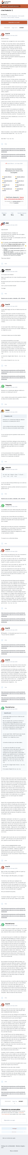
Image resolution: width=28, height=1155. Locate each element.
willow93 (8, 269)
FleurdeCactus (9, 707)
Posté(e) (11, 35)
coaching (16, 202)
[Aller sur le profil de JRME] (2, 224)
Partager (14, 1128)
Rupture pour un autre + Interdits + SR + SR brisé (13, 298)
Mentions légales (20, 1146)
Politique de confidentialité (8, 1146)
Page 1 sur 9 (15, 27)
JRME (7, 223)
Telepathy (8, 385)
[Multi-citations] (2, 144)
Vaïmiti (7, 410)
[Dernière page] (26, 28)
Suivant (21, 27)
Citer (6, 144)
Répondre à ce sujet (14, 22)
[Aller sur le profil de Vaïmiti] (2, 411)
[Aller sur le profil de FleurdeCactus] (2, 708)
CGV (2, 1147)
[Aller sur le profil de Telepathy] (2, 386)
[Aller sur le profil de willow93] (2, 270)
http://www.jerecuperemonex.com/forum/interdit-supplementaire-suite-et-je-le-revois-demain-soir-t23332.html (13, 150)
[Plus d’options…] (25, 34)
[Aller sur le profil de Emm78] (2, 34)
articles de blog (16, 201)
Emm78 (5, 14)
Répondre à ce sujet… (9, 1120)
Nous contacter (14, 1151)
